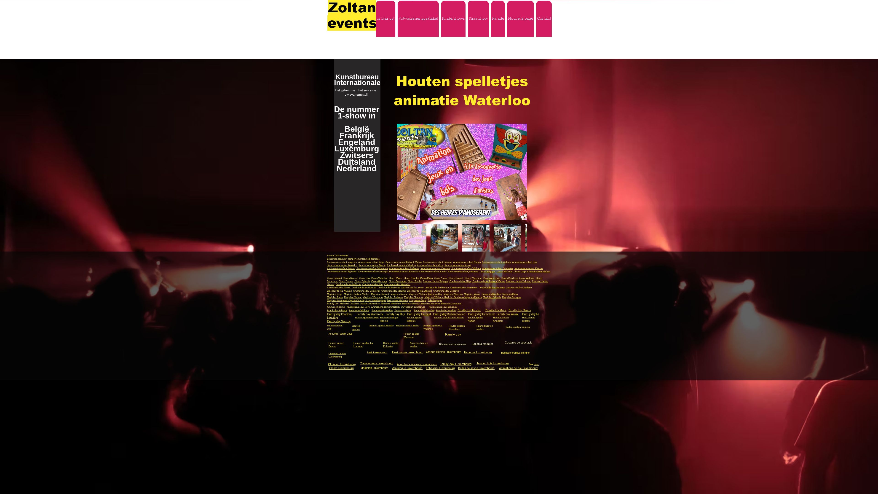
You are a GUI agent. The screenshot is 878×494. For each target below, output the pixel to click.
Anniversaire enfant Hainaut (437, 261)
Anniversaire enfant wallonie (496, 261)
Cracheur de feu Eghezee (419, 290)
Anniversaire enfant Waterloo (342, 265)
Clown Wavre (395, 277)
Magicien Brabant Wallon (356, 293)
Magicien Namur (399, 293)
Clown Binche (415, 281)
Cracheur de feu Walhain (339, 290)
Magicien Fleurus (473, 297)
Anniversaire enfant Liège (371, 261)
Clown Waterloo (379, 277)
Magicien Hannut (353, 297)
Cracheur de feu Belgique (435, 281)
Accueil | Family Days (341, 333)
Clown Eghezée (362, 281)
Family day (453, 334)
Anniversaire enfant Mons (430, 265)
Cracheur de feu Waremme (463, 287)
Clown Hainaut (334, 277)
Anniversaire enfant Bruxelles (403, 271)
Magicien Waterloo (453, 293)
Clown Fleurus (346, 281)
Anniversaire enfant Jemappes (463, 271)
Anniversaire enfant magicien (342, 261)
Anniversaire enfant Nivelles (401, 265)
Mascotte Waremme (391, 303)
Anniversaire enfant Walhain (466, 268)
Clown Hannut (456, 277)
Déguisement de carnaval (452, 344)
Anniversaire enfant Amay (457, 265)
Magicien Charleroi (413, 297)
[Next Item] (519, 171)
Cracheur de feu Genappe (446, 290)
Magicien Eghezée (492, 297)
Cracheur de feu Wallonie (348, 284)
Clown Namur (350, 277)
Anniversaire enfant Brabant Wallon (403, 261)
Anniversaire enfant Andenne (404, 268)
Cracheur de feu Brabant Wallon (488, 281)
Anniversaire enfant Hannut (341, 268)
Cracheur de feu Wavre (338, 287)
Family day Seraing (339, 321)
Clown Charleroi (509, 277)
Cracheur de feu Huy (372, 284)
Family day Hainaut (419, 314)
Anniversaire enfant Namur (467, 261)
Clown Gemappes (398, 281)
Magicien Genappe (511, 297)
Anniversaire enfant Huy (524, 261)
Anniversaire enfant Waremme (372, 268)
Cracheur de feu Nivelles (363, 287)
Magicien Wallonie (418, 293)
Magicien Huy (435, 293)
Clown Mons (426, 277)
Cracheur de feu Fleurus (393, 290)
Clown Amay (441, 277)
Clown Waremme (473, 277)
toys (536, 364)
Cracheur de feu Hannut (437, 287)
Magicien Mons (510, 293)
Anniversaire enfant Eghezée (341, 271)
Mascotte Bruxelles (370, 303)
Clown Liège (519, 271)
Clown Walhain (526, 277)
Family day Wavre (508, 314)
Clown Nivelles (411, 277)
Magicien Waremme (373, 297)
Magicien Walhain (433, 297)
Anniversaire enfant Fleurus (528, 268)
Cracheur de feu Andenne (492, 287)
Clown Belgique (487, 271)
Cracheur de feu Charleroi (519, 287)
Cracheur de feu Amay (412, 287)
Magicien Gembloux (453, 297)
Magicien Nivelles (491, 293)
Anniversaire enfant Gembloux (497, 268)
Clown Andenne (492, 277)
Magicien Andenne (393, 297)
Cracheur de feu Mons (389, 287)
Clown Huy (364, 277)
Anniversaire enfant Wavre (372, 265)
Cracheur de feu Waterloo (397, 284)
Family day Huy (395, 314)
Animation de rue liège (358, 306)
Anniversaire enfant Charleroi (435, 268)
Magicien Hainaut (380, 293)
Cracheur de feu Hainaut (518, 281)
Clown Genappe (379, 281)
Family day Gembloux (481, 314)
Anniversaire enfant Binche (433, 271)
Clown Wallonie (504, 271)
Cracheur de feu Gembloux (366, 290)
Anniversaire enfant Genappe (373, 271)
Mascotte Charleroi (349, 303)
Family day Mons (495, 310)
